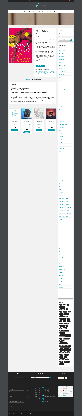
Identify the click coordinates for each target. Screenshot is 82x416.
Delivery (10, 396)
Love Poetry (61, 177)
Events (47, 11)
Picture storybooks (66, 338)
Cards (60, 77)
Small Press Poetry (62, 269)
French (69, 318)
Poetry (60, 195)
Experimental (63, 318)
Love (60, 174)
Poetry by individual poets (65, 349)
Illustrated (62, 323)
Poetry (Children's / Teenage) (63, 343)
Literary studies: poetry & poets (43, 72)
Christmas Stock (62, 86)
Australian (65, 311)
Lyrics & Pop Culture (62, 180)
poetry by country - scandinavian (65, 213)
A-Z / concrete (62, 50)
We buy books (34, 11)
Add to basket (40, 65)
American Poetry (62, 65)
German (65, 321)
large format (61, 148)
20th (64, 304)
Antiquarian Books (62, 71)
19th (60, 304)
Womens (61, 364)
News (51, 11)
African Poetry (61, 59)
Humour (60, 133)
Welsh (60, 290)
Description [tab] (28, 79)
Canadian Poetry (62, 74)
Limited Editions (62, 166)
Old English (61, 192)
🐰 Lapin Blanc (32, 413)
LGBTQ (60, 160)
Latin (60, 151)
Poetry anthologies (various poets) (64, 346)
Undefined (61, 281)
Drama (66, 316)
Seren (60, 263)
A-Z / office (61, 53)
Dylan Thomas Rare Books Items (65, 103)
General (60, 118)
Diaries (60, 100)
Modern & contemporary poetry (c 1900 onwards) (65, 336)
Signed (66, 354)
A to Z (48, 69)
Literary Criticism (62, 169)
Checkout (11, 394)
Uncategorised (61, 278)
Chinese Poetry (62, 83)
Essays (60, 109)
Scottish (60, 254)
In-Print (60, 139)
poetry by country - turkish (63, 216)
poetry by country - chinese (64, 201)
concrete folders (62, 92)
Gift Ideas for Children (63, 124)
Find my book (41, 11)
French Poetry (61, 115)
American (61, 62)
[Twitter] (19, 377)
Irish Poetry (61, 142)
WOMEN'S (66, 361)
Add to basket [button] (14, 130)
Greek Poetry (61, 127)
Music (61, 338)
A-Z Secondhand (62, 56)
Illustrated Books (62, 136)
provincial (61, 228)
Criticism (60, 98)
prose (60, 225)
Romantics (61, 245)
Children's (61, 80)
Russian (60, 248)
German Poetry (62, 121)
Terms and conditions (13, 398)
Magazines (61, 183)
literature (60, 171)
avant (69, 311)
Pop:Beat (60, 219)
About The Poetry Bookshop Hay (15, 401)
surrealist (65, 357)
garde (61, 321)
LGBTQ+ (60, 163)
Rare (60, 234)
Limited (64, 328)
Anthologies (61, 68)
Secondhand (61, 260)
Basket (60, 11)
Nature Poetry (61, 189)
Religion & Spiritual (62, 242)
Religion (60, 240)
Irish (67, 325)
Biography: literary (40, 71)
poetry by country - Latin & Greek (65, 207)
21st (68, 304)
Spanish (61, 357)
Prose (61, 352)
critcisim (60, 95)
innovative (62, 326)
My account (11, 389)
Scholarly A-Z (61, 251)
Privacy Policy (11, 406)
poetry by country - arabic (63, 198)
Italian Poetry (61, 145)
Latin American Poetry (63, 154)
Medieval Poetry (62, 186)
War (60, 284)
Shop (22, 11)
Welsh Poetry (61, 293)
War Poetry (61, 287)
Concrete (66, 314)
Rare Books (61, 237)
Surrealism (61, 272)
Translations (61, 275)
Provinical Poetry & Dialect (64, 231)
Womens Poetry (62, 296)
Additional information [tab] (36, 79)
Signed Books (61, 266)
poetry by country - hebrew (64, 204)
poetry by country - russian (64, 210)
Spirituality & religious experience (47, 73)
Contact (55, 11)
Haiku (60, 130)
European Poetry (62, 112)
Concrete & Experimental (63, 89)
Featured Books (27, 11)
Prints (60, 222)
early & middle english (63, 106)
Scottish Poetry (61, 257)
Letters (60, 157)
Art (66, 309)
